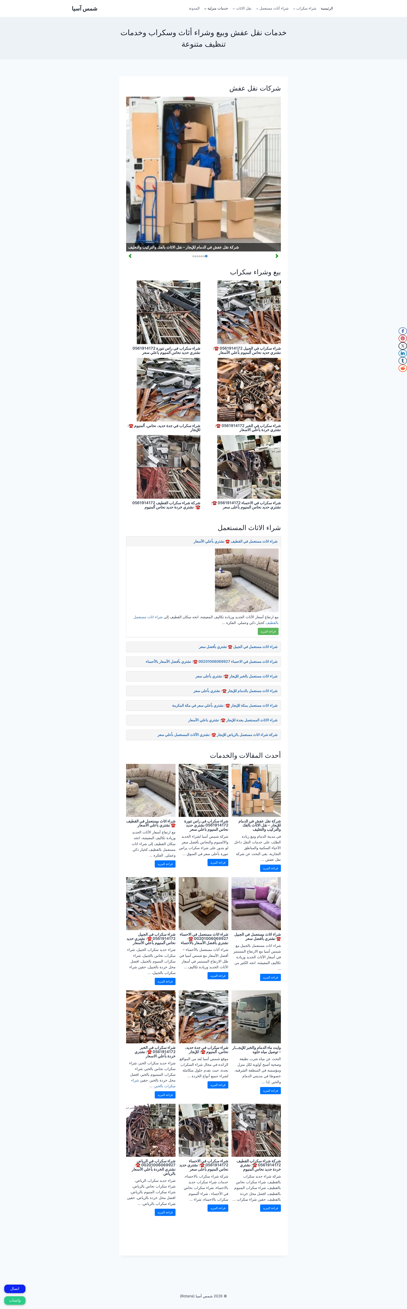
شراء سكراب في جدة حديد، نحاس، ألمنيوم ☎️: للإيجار (164, 427)
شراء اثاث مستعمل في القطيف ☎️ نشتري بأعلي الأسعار (235, 541)
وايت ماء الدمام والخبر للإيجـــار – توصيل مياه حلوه (256, 1049)
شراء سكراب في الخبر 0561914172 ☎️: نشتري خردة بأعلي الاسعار (248, 427)
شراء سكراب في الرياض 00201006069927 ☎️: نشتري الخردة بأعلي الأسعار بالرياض (154, 1167)
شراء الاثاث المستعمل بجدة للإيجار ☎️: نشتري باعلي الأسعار (232, 720)
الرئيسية (327, 8)
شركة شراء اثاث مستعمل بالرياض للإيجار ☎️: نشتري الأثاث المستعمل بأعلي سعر (217, 735)
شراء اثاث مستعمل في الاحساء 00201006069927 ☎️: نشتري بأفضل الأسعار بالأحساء (211, 661)
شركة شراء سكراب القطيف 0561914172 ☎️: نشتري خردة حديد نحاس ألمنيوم (166, 505)
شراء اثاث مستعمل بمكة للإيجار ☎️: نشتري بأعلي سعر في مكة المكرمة (224, 705)
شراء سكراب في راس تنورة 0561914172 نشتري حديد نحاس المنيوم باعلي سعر (166, 350)
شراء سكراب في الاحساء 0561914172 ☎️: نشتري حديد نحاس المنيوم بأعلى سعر (246, 505)
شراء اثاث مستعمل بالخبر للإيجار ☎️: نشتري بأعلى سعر (236, 676)
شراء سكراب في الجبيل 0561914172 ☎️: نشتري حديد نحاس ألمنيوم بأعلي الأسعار (247, 350)
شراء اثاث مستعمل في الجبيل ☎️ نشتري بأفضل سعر (238, 647)
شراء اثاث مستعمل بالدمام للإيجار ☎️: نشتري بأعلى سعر (235, 691)
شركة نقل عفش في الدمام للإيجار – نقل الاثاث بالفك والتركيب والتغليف (183, 247)
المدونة (194, 8)
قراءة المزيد (268, 631)
